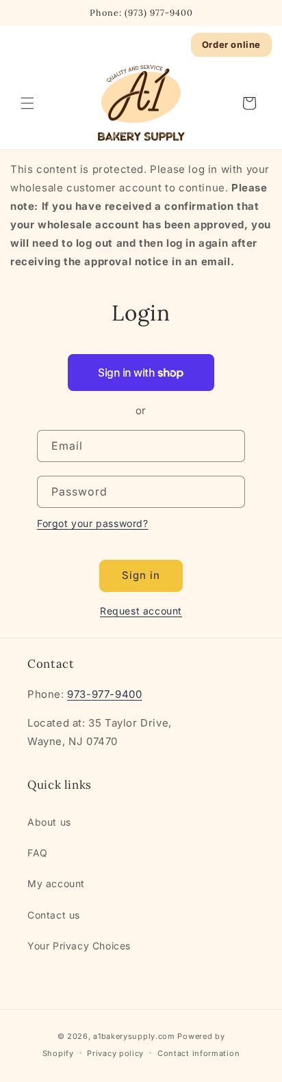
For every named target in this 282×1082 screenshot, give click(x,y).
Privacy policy (115, 1053)
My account (56, 883)
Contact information (198, 1053)
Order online (231, 44)
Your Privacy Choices (79, 945)
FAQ (37, 852)
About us (49, 822)
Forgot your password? (93, 523)
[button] (27, 103)
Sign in (141, 575)
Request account (141, 611)
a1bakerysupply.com (134, 1036)
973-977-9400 (104, 694)
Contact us (53, 915)
